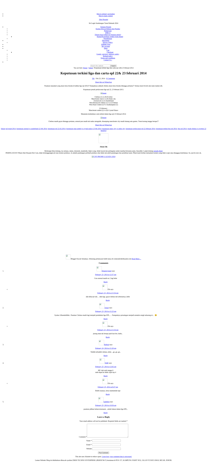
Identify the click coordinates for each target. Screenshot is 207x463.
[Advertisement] (103, 5)
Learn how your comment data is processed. (117, 456)
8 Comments (110, 78)
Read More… (136, 259)
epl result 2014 (11, 129)
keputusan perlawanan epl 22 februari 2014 (140, 129)
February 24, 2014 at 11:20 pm (105, 348)
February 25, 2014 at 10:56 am (105, 405)
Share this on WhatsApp (103, 82)
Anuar (106, 308)
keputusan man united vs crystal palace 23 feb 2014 (83, 129)
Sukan (3, 129)
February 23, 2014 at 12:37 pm (105, 275)
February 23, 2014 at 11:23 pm (105, 311)
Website (89, 449)
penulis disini (158, 151)
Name (89, 441)
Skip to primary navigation (106, 14)
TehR (106, 363)
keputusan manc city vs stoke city (113, 129)
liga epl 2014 (182, 129)
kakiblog (107, 402)
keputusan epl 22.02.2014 (56, 129)
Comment (83, 437)
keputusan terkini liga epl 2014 (166, 129)
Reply (106, 282)
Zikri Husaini (103, 19)
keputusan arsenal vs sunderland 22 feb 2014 (31, 129)
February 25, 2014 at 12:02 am (105, 367)
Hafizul (106, 345)
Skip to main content (106, 16)
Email (89, 445)
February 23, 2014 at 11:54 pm (107, 293)
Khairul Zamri (106, 271)
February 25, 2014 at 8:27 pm (108, 387)
